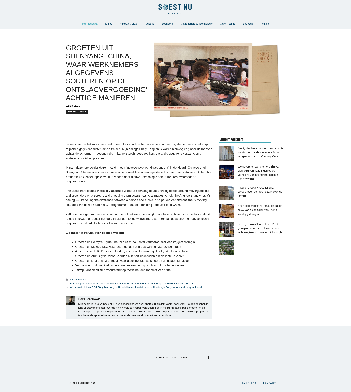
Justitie (150, 23)
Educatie (248, 23)
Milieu (108, 23)
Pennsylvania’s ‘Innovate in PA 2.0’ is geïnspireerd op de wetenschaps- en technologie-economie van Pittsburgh (260, 228)
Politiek (264, 23)
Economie (167, 23)
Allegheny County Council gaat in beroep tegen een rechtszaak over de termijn (260, 191)
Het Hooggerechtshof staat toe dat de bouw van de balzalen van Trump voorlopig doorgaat (260, 209)
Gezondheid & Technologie (197, 23)
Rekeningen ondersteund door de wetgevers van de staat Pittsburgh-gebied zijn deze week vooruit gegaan (132, 283)
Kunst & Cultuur (129, 23)
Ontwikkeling (227, 23)
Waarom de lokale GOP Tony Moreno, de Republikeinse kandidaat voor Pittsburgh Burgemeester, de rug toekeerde (136, 287)
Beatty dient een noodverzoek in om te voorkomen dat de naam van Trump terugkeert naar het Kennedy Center (260, 152)
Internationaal (90, 23)
